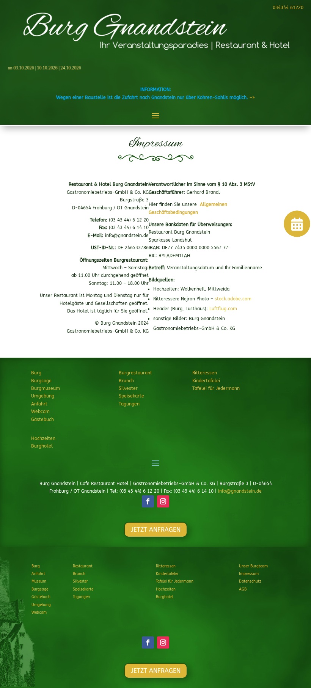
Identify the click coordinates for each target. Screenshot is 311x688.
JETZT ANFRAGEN (156, 529)
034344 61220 (288, 7)
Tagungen (129, 404)
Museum (38, 581)
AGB (243, 589)
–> (252, 97)
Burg (36, 372)
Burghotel (42, 446)
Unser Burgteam (253, 566)
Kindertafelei (206, 380)
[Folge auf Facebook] (148, 501)
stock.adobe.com (233, 299)
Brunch (126, 380)
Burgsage (41, 380)
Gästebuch (42, 419)
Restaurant (83, 566)
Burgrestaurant (135, 372)
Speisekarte (131, 396)
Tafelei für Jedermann (216, 388)
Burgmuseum (45, 388)
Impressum (249, 574)
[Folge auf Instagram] (163, 501)
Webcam (40, 411)
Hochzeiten (43, 438)
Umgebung (42, 396)
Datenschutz (250, 581)
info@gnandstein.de (240, 491)
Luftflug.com (223, 308)
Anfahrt (39, 404)
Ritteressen (204, 372)
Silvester (128, 388)
